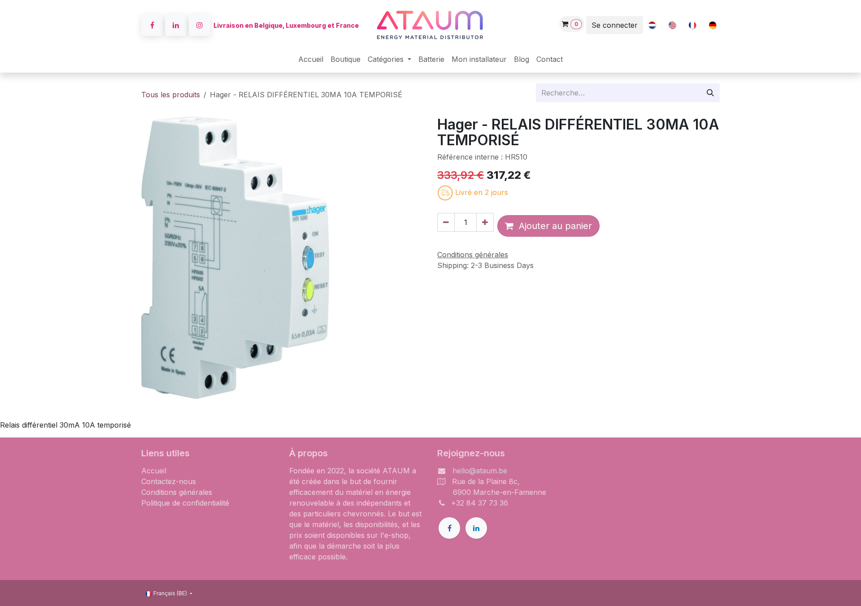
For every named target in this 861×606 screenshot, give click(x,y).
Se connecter (614, 25)
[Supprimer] (446, 222)
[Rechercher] (710, 92)
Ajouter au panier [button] (552, 226)
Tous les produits (170, 94)
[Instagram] (199, 25)
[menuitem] (652, 25)
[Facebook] (152, 25)
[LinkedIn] (176, 25)
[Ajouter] (485, 222)
